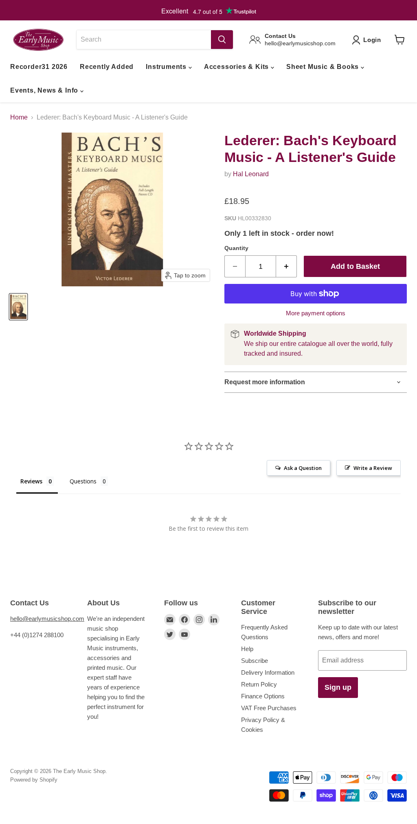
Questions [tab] (83, 481)
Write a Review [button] (372, 468)
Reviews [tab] (31, 481)
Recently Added (107, 66)
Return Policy (259, 684)
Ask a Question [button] (303, 468)
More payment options (315, 313)
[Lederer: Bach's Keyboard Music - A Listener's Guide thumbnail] (18, 307)
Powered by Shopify (33, 780)
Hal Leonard (251, 174)
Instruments (167, 66)
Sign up (338, 687)
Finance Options (263, 696)
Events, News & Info (45, 90)
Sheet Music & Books (323, 66)
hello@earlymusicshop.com (47, 618)
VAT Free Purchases (268, 707)
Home (19, 117)
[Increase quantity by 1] (286, 266)
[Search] (222, 39)
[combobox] (144, 39)
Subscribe (254, 660)
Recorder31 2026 (39, 66)
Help (247, 648)
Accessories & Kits (237, 66)
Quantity (236, 248)
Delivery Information (267, 672)
